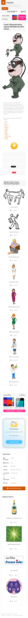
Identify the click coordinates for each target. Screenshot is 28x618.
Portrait (6, 137)
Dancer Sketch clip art (14, 232)
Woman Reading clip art (14, 257)
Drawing (6, 124)
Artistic (6, 122)
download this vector (15, 488)
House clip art (14, 596)
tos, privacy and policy (18, 615)
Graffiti (6, 130)
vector (10, 2)
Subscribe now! (14, 442)
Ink (5, 123)
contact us (9, 615)
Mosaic (6, 133)
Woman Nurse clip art (14, 282)
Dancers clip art (14, 207)
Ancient (6, 134)
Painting (6, 127)
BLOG (23, 12)
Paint (6, 126)
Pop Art (6, 139)
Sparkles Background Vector (14, 544)
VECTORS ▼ (12, 12)
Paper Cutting (8, 136)
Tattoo (6, 129)
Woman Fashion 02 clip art (14, 306)
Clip (12, 483)
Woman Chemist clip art (14, 381)
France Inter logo (14, 570)
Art (20, 118)
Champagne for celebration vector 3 (14, 518)
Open (6, 132)
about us (3, 615)
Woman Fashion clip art (14, 331)
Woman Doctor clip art (14, 356)
